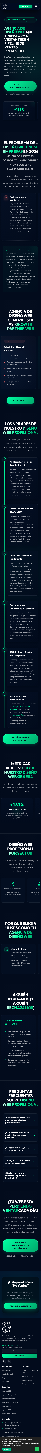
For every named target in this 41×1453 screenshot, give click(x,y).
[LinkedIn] (9, 1361)
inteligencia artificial (17, 715)
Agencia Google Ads (9, 1395)
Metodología (6, 1370)
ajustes (18, 1445)
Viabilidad (25, 6)
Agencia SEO (6, 1391)
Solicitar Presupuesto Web (19, 86)
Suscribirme (19, 1355)
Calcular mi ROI (20, 400)
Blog (3, 1378)
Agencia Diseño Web (9, 1398)
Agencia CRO (6, 1410)
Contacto (5, 1381)
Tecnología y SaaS (28, 1384)
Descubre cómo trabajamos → (21, 1256)
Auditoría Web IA (8, 1374)
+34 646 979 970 (10, 1429)
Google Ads (17, 707)
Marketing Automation (10, 1402)
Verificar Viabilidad (20, 1306)
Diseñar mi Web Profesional (20, 738)
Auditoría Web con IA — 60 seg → (20, 94)
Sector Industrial (27, 1376)
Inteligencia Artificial (9, 1414)
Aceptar (6, 1449)
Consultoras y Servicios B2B (30, 1371)
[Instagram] (4, 1361)
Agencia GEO (6, 1406)
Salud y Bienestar (28, 1380)
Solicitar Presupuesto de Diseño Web (20, 1245)
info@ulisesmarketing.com (14, 1432)
